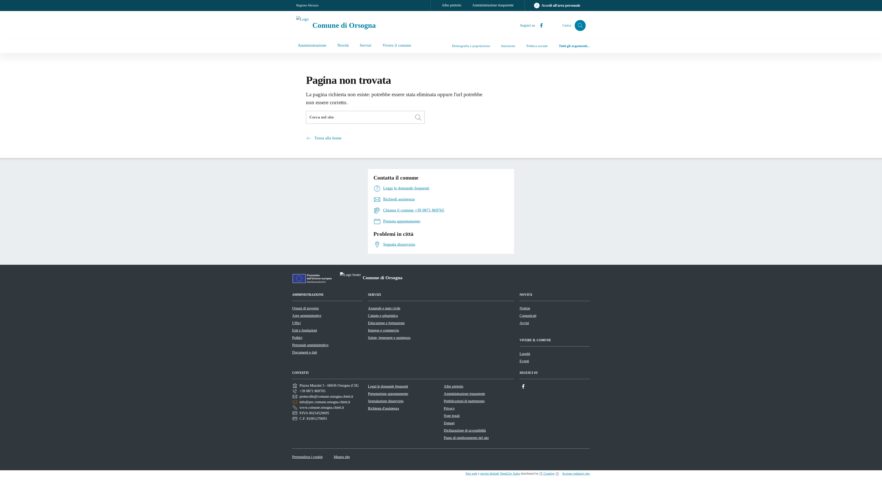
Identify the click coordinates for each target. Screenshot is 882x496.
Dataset (449, 423)
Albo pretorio (451, 5)
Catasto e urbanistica (383, 316)
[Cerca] (418, 117)
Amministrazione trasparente (493, 5)
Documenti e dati (304, 352)
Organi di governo (305, 308)
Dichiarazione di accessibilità (465, 430)
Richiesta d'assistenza (383, 408)
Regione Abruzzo (307, 5)
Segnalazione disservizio (386, 401)
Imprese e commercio (383, 330)
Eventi (524, 361)
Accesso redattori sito (576, 473)
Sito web (471, 473)
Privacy (449, 408)
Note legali (452, 416)
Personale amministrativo (310, 345)
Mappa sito (342, 457)
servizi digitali (489, 473)
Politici (297, 338)
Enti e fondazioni (304, 330)
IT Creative (547, 473)
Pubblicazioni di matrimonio (464, 401)
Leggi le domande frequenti (388, 386)
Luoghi (525, 354)
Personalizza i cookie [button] (307, 457)
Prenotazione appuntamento (388, 394)
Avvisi (524, 323)
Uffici (296, 323)
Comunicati (528, 316)
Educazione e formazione (386, 323)
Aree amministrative (306, 316)
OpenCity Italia (510, 473)
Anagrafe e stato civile (384, 308)
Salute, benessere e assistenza (389, 338)
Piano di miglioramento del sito (466, 438)
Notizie (525, 308)
